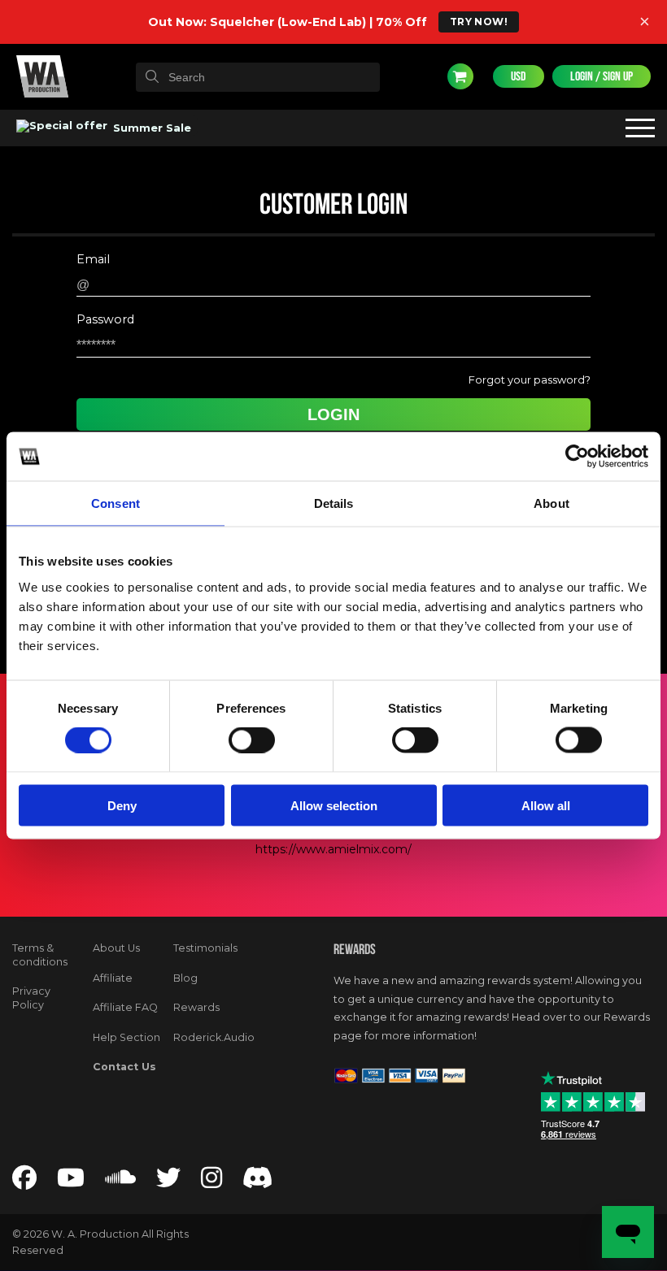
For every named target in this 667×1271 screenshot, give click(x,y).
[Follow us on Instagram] (211, 1182)
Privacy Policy (31, 998)
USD (518, 76)
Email (93, 260)
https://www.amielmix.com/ (333, 849)
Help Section (126, 1037)
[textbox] (258, 77)
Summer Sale (150, 127)
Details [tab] (334, 503)
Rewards (196, 1007)
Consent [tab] (115, 503)
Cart (460, 76)
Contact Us (124, 1067)
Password (105, 320)
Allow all (545, 805)
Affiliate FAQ (125, 1007)
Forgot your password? (530, 379)
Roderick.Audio (214, 1037)
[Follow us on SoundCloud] (120, 1182)
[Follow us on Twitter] (168, 1182)
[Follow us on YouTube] (71, 1182)
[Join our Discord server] (257, 1182)
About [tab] (551, 503)
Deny (122, 805)
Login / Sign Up (601, 76)
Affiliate (113, 978)
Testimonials (205, 948)
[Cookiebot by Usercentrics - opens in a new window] (577, 457)
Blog (185, 978)
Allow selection (333, 805)
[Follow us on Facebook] (24, 1182)
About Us (116, 948)
